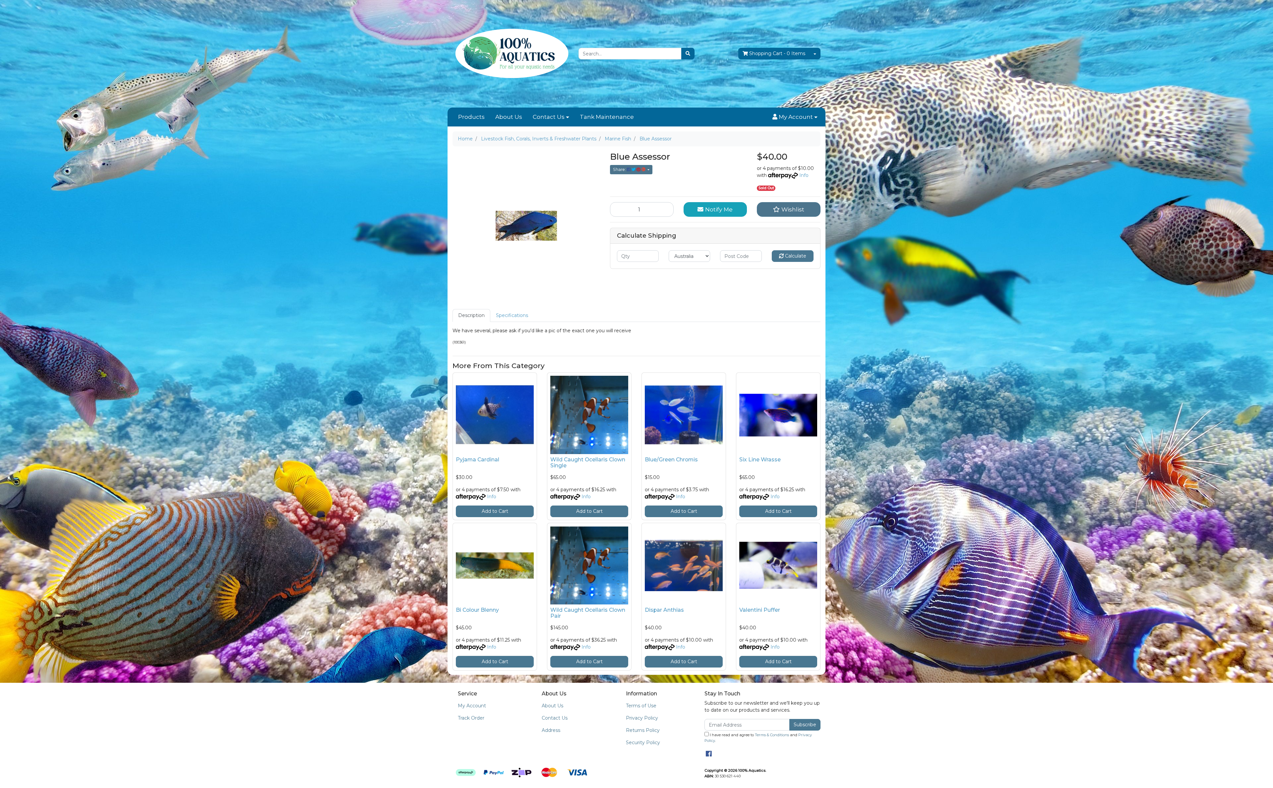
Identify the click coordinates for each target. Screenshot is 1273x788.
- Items (777, 53)
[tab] (471, 315)
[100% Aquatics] (511, 53)
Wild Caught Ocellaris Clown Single (587, 462)
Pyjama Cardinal (477, 459)
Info (804, 175)
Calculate (795, 256)
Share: (620, 169)
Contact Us (549, 117)
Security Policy (643, 743)
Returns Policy (643, 730)
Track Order (471, 718)
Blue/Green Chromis (671, 459)
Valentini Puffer (759, 610)
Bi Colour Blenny (477, 610)
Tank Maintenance (607, 117)
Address (551, 730)
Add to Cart (495, 511)
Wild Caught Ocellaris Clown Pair (587, 613)
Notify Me (718, 209)
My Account (472, 706)
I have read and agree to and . (758, 738)
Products (471, 117)
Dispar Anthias (664, 610)
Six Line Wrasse (760, 459)
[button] (795, 117)
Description (471, 315)
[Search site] (688, 53)
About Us (508, 117)
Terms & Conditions (772, 735)
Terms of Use (641, 706)
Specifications (512, 315)
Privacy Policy (642, 718)
